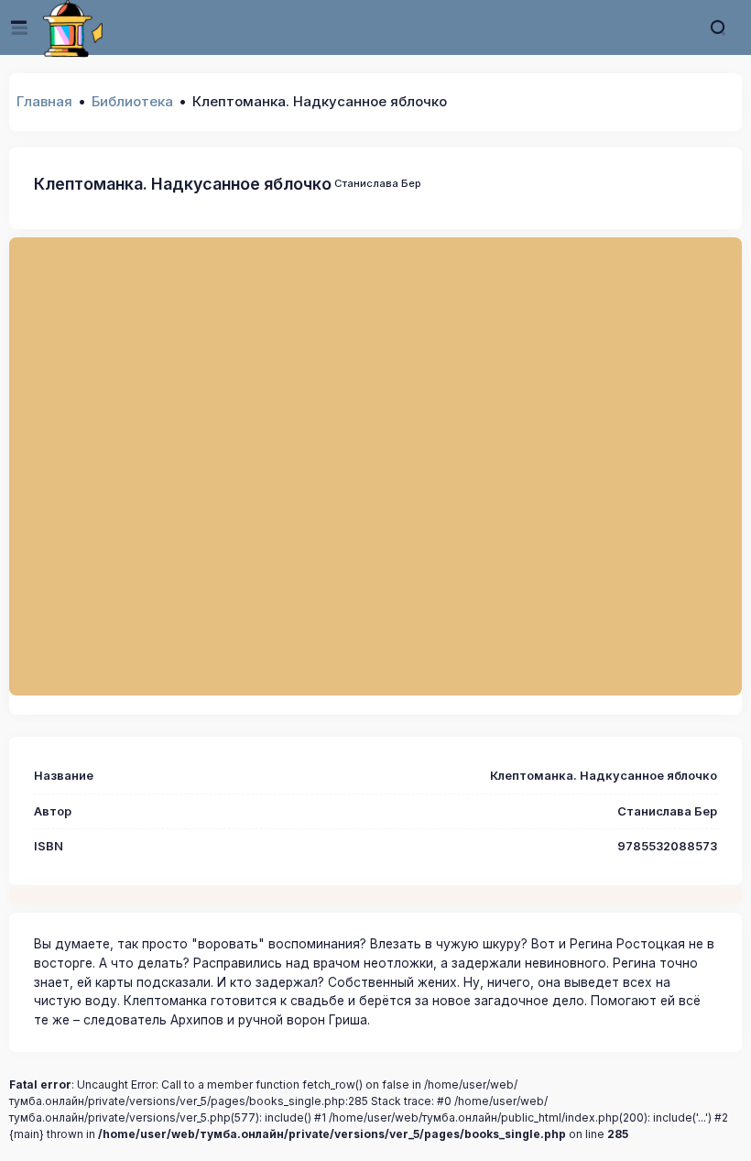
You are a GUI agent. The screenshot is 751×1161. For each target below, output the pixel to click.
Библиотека (132, 101)
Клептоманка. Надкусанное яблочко (183, 183)
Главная (44, 101)
